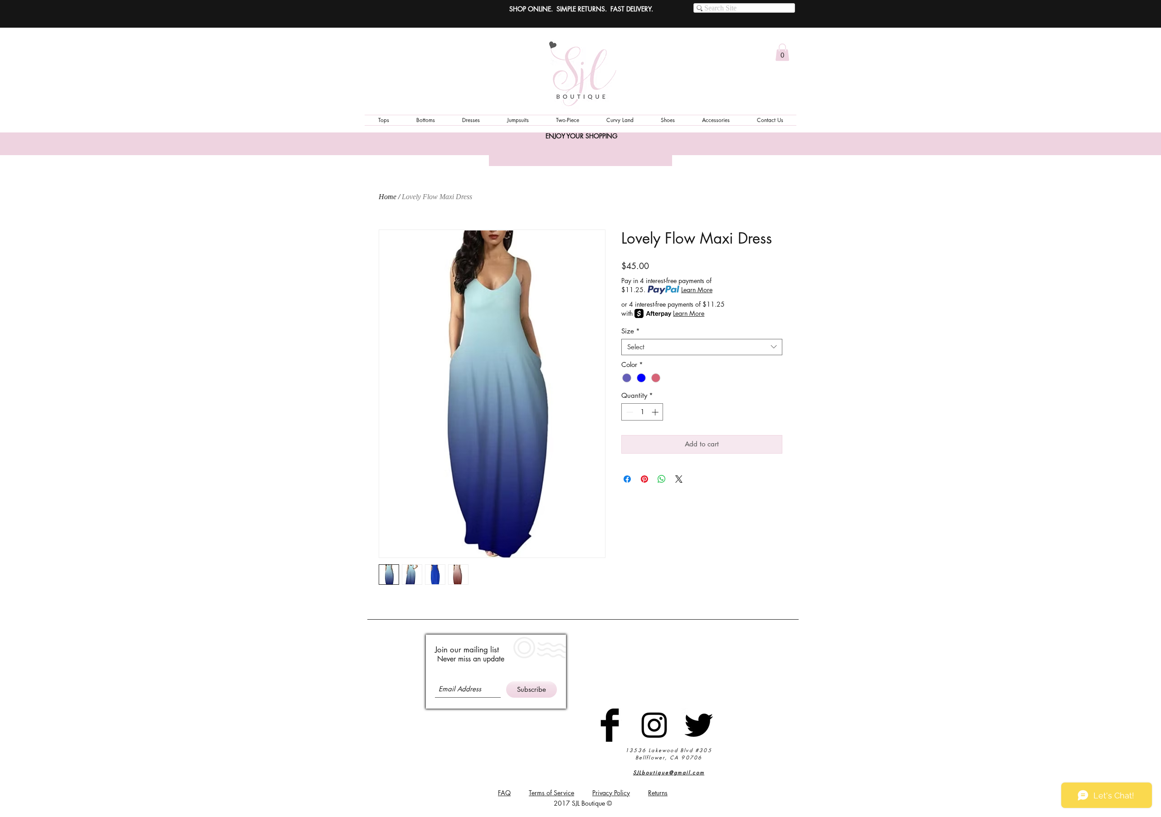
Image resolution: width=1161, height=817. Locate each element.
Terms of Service (551, 792)
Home (387, 197)
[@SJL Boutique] (699, 725)
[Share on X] (678, 479)
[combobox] (701, 347)
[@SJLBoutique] (654, 725)
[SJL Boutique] (610, 725)
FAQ (504, 792)
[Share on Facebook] (627, 479)
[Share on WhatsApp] (661, 479)
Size (630, 331)
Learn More (696, 289)
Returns (658, 792)
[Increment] (656, 412)
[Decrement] (629, 412)
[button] (782, 52)
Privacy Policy (611, 792)
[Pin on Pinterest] (644, 479)
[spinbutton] (642, 412)
